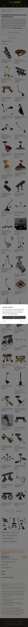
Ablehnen (4, 320)
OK (14, 317)
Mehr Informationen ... (13, 313)
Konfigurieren (23, 320)
